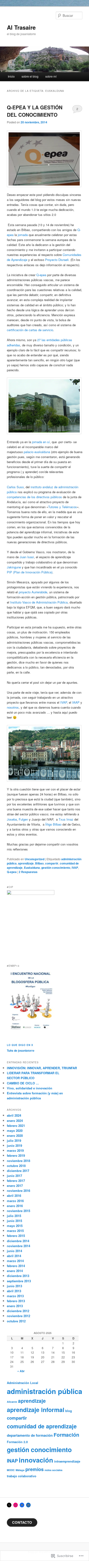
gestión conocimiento (55, 867)
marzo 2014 (15, 1261)
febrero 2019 (16, 1155)
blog (68, 1411)
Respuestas (28, 872)
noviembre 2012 (18, 1316)
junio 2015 (14, 1220)
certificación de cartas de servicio (30, 330)
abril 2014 (14, 1256)
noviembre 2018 (18, 1160)
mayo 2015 (15, 1225)
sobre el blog (30, 76)
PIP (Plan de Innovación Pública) (29, 572)
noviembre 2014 (18, 1246)
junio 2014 (14, 1251)
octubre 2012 (16, 1321)
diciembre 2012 (18, 1311)
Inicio (11, 76)
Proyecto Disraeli (57, 259)
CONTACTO (22, 1522)
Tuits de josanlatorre (20, 1050)
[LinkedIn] (28, 1505)
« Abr (21, 1371)
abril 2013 (14, 1291)
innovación (36, 1459)
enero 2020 (15, 1135)
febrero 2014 (16, 1266)
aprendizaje (26, 863)
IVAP (63, 702)
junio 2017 (14, 1175)
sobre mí (50, 76)
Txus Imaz (66, 819)
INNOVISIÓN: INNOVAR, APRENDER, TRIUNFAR (42, 1068)
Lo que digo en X (20, 1045)
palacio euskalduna (37, 452)
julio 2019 (14, 1140)
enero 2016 (15, 1205)
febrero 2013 (16, 1301)
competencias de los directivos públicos (34, 497)
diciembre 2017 (18, 1170)
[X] (9, 1505)
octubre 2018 (16, 1165)
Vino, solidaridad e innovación (29, 1088)
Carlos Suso (15, 487)
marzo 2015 (15, 1230)
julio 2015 (14, 1215)
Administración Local (22, 1383)
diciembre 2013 (18, 1275)
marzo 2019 (15, 1150)
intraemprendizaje (67, 1461)
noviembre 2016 (18, 1190)
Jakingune (14, 567)
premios (34, 1469)
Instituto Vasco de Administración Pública (39, 602)
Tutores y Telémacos (62, 507)
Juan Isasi (27, 557)
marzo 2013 (15, 1296)
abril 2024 (14, 1115)
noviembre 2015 (18, 1210)
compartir (51, 863)
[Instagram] (15, 1505)
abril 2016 (14, 1195)
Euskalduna (32, 867)
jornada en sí (41, 442)
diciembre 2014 (18, 1241)
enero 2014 (15, 1270)
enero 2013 (15, 1306)
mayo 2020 (15, 1130)
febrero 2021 (16, 1125)
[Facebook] (22, 1505)
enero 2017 (15, 1185)
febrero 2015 (16, 1235)
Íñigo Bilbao (53, 824)
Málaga (20, 1470)
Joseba (12, 819)
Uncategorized (34, 859)
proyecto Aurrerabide (33, 592)
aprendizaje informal (35, 1409)
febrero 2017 (16, 1180)
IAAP (76, 702)
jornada (23, 234)
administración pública (44, 1391)
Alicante (12, 1401)
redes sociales (53, 1470)
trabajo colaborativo (21, 1476)
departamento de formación (30, 1435)
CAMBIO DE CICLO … (23, 1083)
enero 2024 (15, 1120)
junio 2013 (14, 1286)
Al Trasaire (21, 27)
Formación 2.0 (17, 1442)
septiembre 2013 (19, 1281)
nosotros (13, 707)
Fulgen (23, 819)
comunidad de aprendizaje (42, 1426)
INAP (12, 1460)
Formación (66, 1434)
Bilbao (39, 863)
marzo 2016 (15, 1201)
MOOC (11, 1470)
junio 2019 (14, 1145)
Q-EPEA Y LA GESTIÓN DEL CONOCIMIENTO (34, 111)
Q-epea (41, 275)
